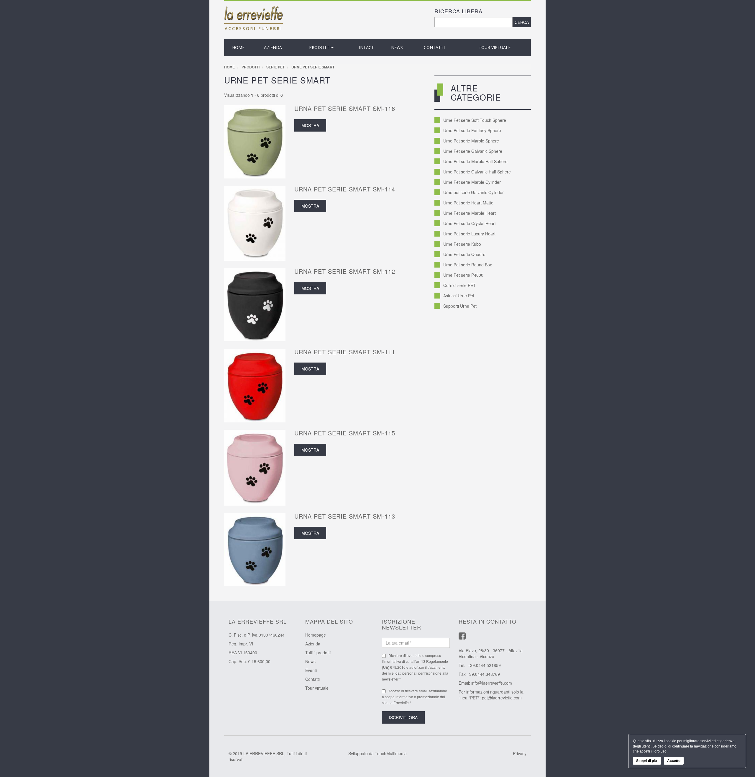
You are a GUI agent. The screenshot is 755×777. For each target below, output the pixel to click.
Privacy (519, 753)
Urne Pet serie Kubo (462, 244)
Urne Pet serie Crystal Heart (469, 223)
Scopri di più (647, 761)
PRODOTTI (320, 47)
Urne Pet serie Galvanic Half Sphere (477, 172)
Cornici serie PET (459, 285)
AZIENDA (273, 47)
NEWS (397, 47)
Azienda (312, 644)
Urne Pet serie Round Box (467, 265)
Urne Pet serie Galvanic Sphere (472, 151)
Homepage (315, 635)
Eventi (311, 670)
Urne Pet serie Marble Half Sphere (475, 161)
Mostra (310, 125)
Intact (366, 47)
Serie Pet (275, 67)
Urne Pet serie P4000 (463, 275)
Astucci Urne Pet (458, 296)
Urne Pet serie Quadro (464, 254)
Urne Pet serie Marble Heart (469, 213)
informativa (392, 661)
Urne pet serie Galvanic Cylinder (473, 192)
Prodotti (251, 67)
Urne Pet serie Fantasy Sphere (472, 130)
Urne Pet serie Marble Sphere (471, 141)
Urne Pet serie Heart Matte (468, 203)
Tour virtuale (495, 47)
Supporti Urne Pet (460, 306)
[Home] (253, 18)
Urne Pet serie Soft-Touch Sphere (474, 120)
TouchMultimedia (391, 753)
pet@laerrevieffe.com (502, 698)
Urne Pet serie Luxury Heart (469, 234)
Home (238, 47)
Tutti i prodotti (318, 652)
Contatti (434, 47)
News (310, 661)
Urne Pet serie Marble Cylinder (472, 182)
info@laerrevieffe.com (491, 683)
